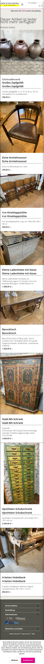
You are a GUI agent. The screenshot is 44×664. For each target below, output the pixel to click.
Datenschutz (25, 634)
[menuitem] (22, 4)
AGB (33, 634)
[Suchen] (29, 3)
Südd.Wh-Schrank (12, 419)
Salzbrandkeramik (11, 79)
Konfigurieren (28, 660)
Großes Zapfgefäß (12, 82)
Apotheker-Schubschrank (17, 508)
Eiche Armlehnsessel (14, 157)
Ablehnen (14, 660)
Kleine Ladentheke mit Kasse (19, 269)
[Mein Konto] (39, 6)
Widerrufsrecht (14, 634)
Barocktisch (9, 329)
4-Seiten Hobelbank (13, 577)
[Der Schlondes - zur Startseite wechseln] (9, 4)
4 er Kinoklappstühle (14, 212)
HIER (23, 11)
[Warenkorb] (41, 6)
